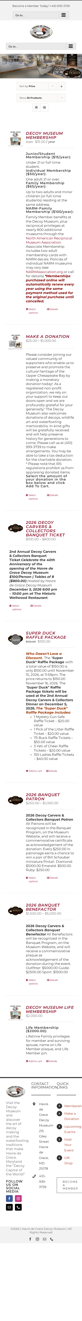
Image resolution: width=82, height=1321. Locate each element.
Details (54, 309)
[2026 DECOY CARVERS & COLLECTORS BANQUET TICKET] (15, 528)
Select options (33, 311)
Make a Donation (70, 1116)
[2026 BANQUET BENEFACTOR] (15, 910)
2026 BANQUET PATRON (43, 796)
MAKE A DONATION (47, 336)
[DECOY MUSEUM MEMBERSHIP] (15, 138)
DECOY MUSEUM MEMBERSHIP (44, 135)
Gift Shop (68, 1160)
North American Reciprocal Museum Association (49, 240)
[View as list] (44, 107)
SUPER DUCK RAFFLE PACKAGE (46, 635)
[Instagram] (18, 1198)
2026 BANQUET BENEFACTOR (43, 907)
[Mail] (9, 1207)
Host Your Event (69, 1145)
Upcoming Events (70, 1129)
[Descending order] (61, 86)
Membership (70, 1106)
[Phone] (18, 1207)
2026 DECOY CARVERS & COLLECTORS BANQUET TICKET (45, 528)
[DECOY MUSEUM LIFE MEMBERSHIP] (15, 1012)
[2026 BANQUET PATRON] (15, 800)
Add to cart (35, 770)
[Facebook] (9, 1198)
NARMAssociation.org (44, 272)
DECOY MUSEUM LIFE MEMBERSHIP (50, 1009)
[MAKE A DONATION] (15, 342)
